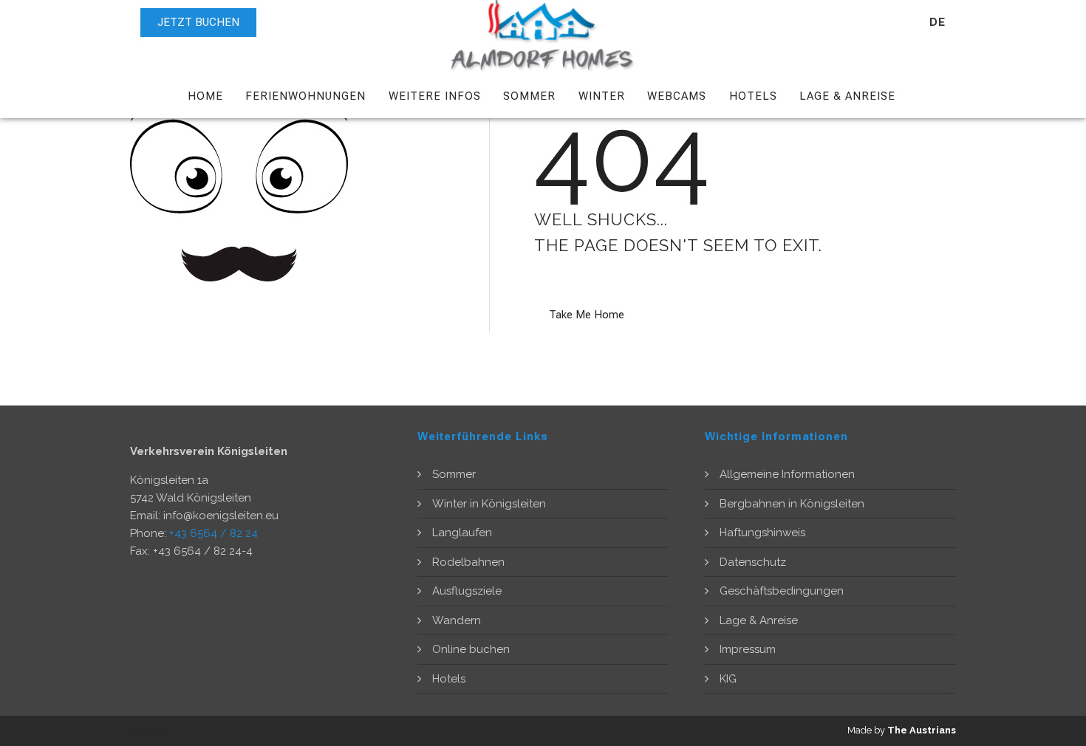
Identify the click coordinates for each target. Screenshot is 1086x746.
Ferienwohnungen (305, 96)
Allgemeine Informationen (787, 474)
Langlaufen (462, 532)
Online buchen (471, 649)
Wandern (456, 620)
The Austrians (921, 730)
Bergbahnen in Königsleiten (792, 503)
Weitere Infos (435, 96)
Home (205, 96)
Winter (601, 96)
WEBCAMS (676, 96)
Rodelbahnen (468, 562)
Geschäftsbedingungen (782, 591)
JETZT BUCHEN (198, 22)
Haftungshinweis (762, 532)
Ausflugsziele (467, 591)
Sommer (529, 96)
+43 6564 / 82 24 (213, 533)
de (937, 22)
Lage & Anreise (847, 96)
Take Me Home (586, 314)
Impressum (748, 649)
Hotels (753, 96)
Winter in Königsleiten (489, 503)
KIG (728, 678)
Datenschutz (753, 562)
